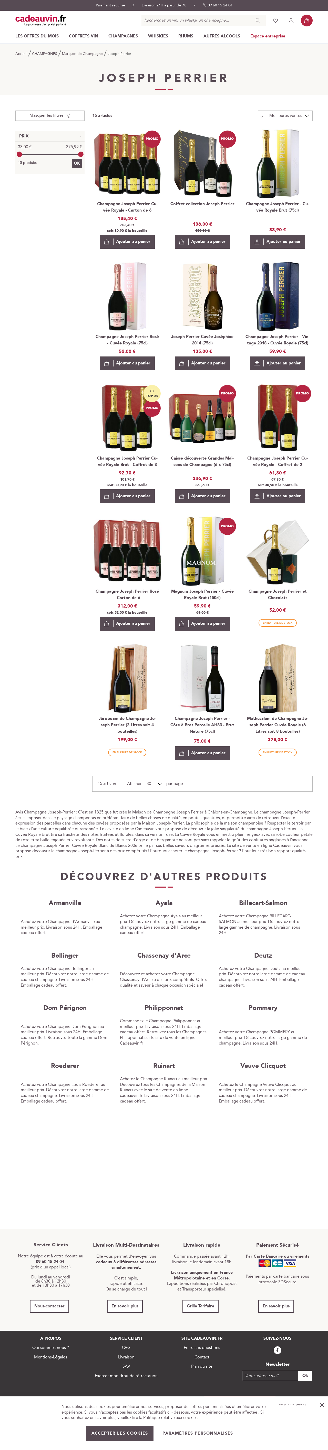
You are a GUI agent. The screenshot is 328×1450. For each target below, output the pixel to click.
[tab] (50, 116)
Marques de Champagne (83, 54)
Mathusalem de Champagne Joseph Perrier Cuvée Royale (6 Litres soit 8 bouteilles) (277, 725)
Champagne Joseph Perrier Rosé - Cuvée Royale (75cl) (127, 340)
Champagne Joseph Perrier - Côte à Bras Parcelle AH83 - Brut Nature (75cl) (202, 725)
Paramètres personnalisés (197, 1433)
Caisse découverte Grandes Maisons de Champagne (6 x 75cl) (202, 461)
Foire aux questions (202, 1348)
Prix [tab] (24, 136)
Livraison (126, 1357)
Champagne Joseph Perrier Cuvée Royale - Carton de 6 (127, 207)
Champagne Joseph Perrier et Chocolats (278, 594)
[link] (37, 36)
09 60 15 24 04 (220, 5)
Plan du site (201, 1366)
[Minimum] (19, 154)
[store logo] (40, 20)
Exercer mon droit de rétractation (126, 1376)
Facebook (277, 1350)
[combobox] (203, 20)
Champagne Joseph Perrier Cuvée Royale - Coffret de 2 (277, 461)
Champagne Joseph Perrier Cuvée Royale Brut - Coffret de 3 (127, 461)
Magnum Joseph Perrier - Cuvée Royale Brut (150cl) (202, 594)
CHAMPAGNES (45, 54)
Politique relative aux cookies (170, 1418)
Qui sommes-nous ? (50, 1348)
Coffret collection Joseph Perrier (202, 204)
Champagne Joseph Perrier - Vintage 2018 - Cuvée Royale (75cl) (277, 340)
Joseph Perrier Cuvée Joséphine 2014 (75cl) (202, 340)
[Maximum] (81, 154)
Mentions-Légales (50, 1357)
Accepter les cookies (119, 1433)
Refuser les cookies (292, 1404)
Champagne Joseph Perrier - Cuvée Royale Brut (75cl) (277, 207)
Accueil (21, 54)
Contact (201, 1357)
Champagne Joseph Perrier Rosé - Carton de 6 (127, 594)
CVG (126, 1348)
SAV (126, 1366)
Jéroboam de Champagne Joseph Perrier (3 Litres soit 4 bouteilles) (127, 725)
